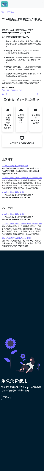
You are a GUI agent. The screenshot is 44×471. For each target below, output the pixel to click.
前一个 (4, 94)
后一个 (39, 94)
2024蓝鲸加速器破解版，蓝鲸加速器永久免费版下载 (22, 178)
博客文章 (10, 12)
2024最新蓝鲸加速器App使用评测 (15, 166)
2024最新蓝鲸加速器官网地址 (13, 192)
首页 (3, 12)
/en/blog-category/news (12, 90)
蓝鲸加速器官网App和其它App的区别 (16, 238)
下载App (7, 397)
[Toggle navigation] (40, 4)
